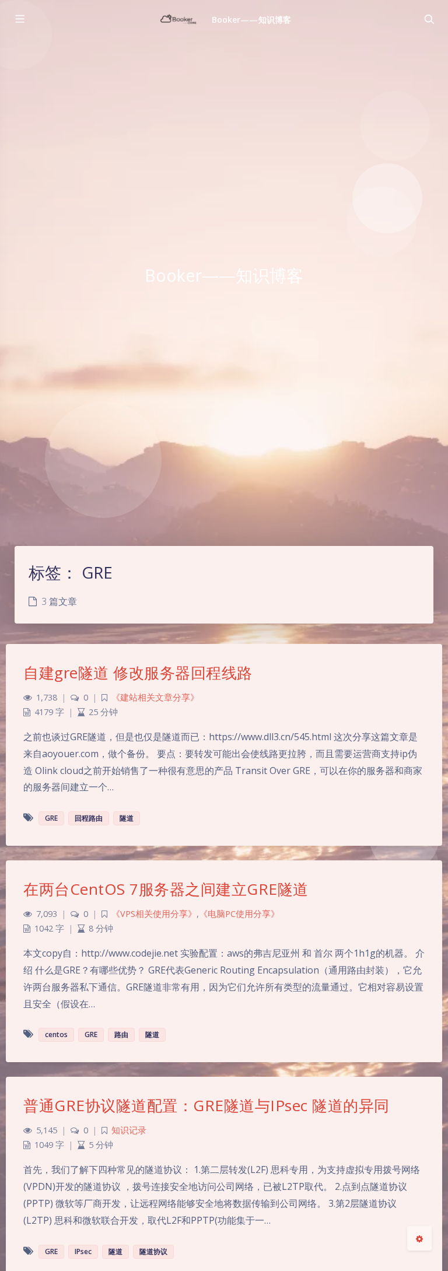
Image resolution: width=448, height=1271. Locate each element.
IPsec (83, 1251)
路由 (121, 1034)
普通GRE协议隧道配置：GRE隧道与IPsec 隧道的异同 (206, 1105)
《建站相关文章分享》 (155, 697)
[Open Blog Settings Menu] (419, 1238)
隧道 (127, 818)
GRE (51, 818)
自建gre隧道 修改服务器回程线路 (138, 672)
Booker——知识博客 (251, 19)
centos (56, 1034)
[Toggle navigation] (428, 19)
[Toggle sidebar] (19, 19)
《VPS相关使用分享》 (154, 913)
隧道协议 (153, 1251)
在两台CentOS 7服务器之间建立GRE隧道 (166, 888)
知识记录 (128, 1130)
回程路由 (89, 818)
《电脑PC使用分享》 (239, 913)
